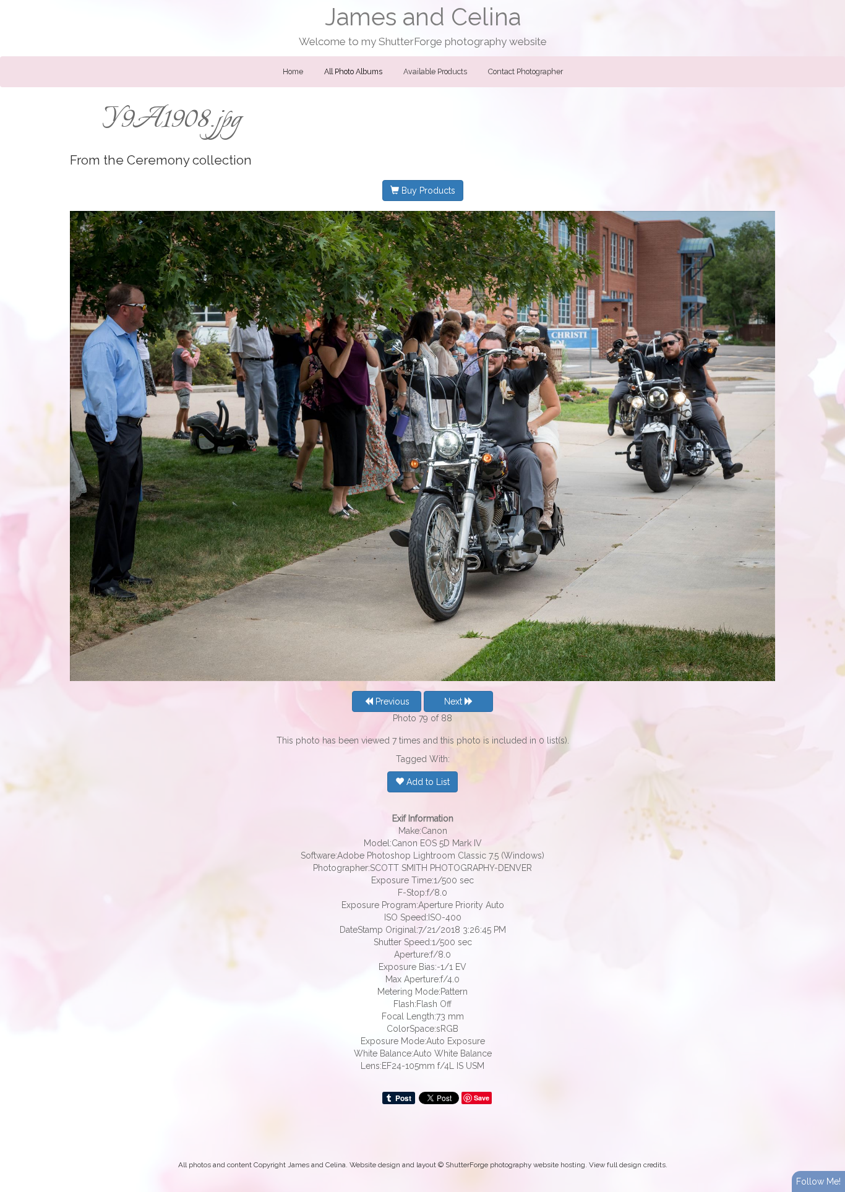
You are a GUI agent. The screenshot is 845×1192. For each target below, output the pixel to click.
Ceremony (158, 160)
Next (454, 701)
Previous (391, 701)
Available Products (435, 71)
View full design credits (627, 1164)
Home (293, 71)
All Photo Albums (353, 71)
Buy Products (427, 190)
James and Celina (423, 17)
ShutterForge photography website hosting (515, 1164)
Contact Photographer (525, 71)
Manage (829, 6)
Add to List (427, 782)
